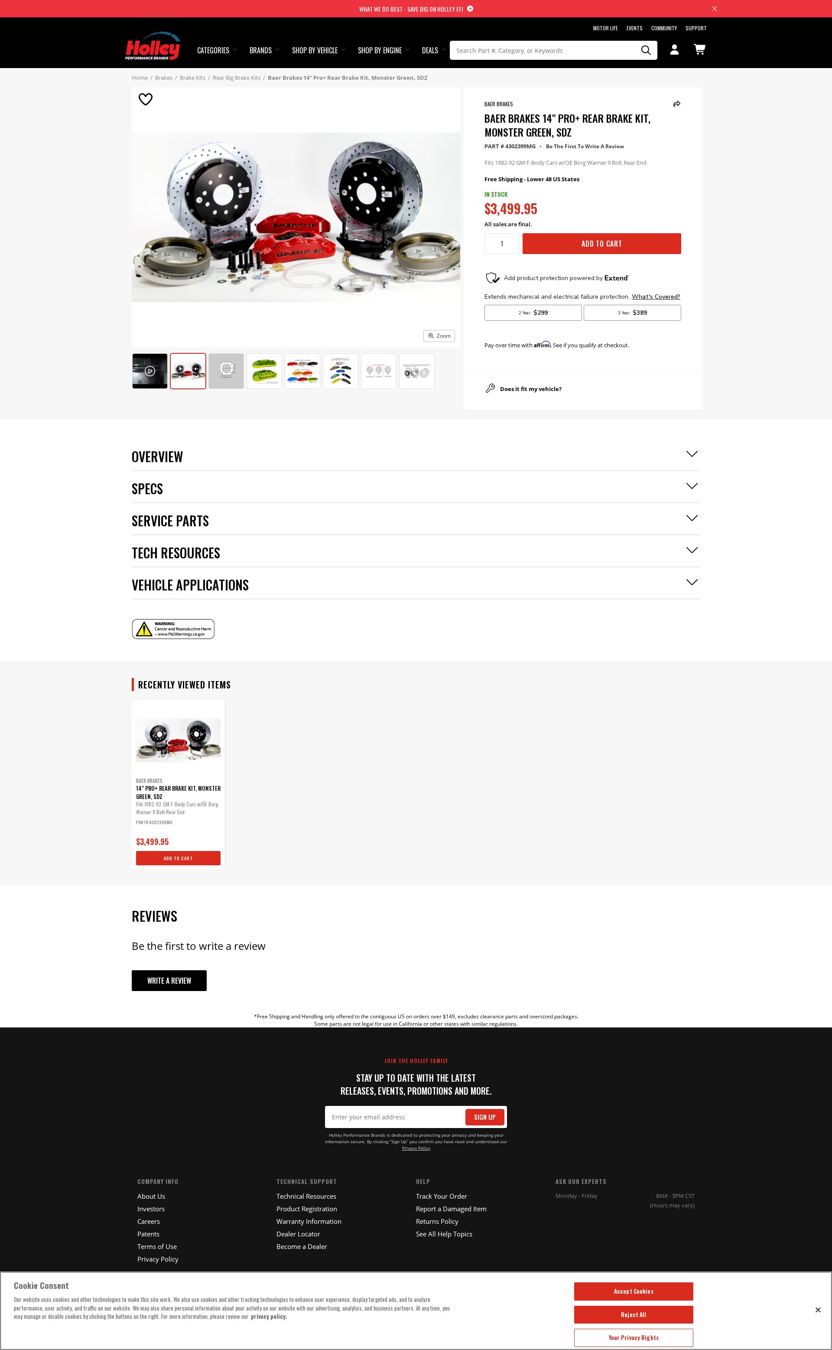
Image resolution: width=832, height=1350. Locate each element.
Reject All (633, 1314)
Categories (213, 50)
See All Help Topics (444, 1233)
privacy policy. (269, 1316)
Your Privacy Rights (634, 1337)
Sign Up (485, 1117)
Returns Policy (437, 1221)
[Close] (818, 1309)
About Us (151, 1196)
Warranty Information (308, 1221)
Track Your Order (441, 1196)
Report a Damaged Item (451, 1208)
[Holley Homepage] (153, 38)
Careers (148, 1221)
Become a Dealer (301, 1246)
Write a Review (169, 980)
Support (696, 28)
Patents (148, 1233)
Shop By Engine (380, 50)
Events (635, 28)
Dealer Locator (298, 1233)
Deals (430, 50)
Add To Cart (602, 243)
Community (664, 28)
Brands (261, 50)
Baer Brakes (498, 104)
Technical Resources (306, 1196)
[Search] (646, 50)
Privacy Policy (416, 1148)
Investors (151, 1208)
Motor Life (605, 28)
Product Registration (306, 1208)
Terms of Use (157, 1246)
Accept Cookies (633, 1291)
